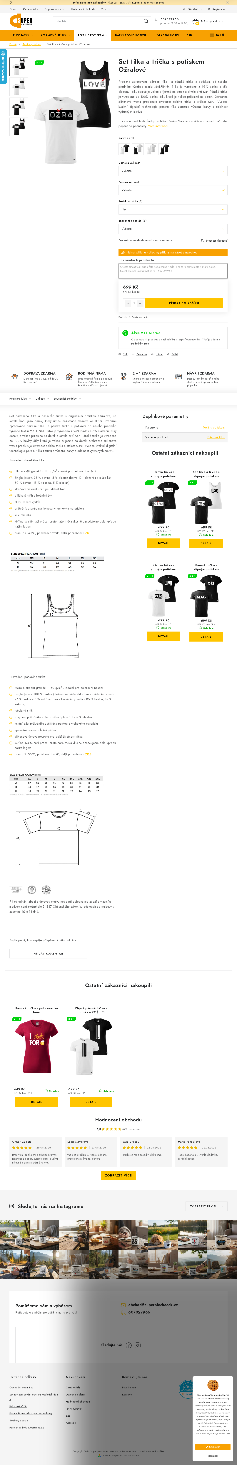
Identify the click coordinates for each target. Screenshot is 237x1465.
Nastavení (213, 1455)
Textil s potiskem (214, 427)
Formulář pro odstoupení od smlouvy (30, 1413)
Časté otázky (30, 9)
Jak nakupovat (74, 1408)
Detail (163, 543)
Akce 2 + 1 (72, 1423)
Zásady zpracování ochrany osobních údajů (34, 1397)
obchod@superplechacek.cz (153, 1305)
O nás (12, 9)
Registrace (219, 9)
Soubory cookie (18, 1420)
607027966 (169, 19)
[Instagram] (138, 1345)
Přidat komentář (48, 953)
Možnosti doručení (217, 241)
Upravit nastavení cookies (151, 1451)
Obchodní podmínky (21, 1387)
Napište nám (129, 1387)
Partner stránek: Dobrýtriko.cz (26, 1427)
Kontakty (127, 1394)
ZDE (88, 533)
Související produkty (65, 399)
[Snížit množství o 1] (128, 303)
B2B (68, 1416)
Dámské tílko (216, 437)
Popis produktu (18, 399)
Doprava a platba (54, 9)
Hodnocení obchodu (83, 9)
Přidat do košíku (184, 303)
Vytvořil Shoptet (111, 1455)
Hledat (146, 21)
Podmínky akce (140, 343)
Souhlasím (214, 1447)
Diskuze (40, 399)
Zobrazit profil (204, 1206)
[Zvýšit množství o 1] (140, 303)
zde (228, 1433)
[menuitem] (23, 35)
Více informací (158, 126)
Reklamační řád (18, 1406)
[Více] (217, 35)
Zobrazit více (118, 1175)
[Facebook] (129, 1345)
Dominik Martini (131, 1455)
